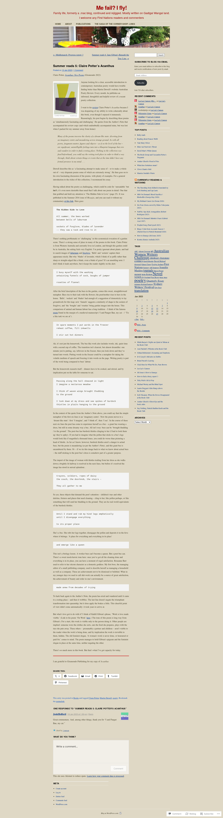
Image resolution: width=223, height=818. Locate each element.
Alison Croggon (144, 251)
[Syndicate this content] (136, 179)
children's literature (159, 258)
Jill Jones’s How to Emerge (147, 372)
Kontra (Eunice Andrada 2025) (148, 239)
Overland (147, 277)
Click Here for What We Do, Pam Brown (152, 364)
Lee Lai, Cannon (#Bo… (147, 101)
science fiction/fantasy (143, 284)
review (95, 107)
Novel (157, 273)
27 (157, 314)
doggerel (137, 264)
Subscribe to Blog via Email (151, 61)
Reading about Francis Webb (147, 139)
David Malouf (160, 261)
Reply (90, 714)
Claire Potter (94, 698)
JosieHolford (59, 714)
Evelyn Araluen (158, 264)
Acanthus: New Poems (74, 75)
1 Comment (78, 70)
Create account (61, 788)
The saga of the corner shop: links (115, 23)
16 (137, 311)
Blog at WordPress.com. (110, 813)
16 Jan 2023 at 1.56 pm (77, 714)
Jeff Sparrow (154, 267)
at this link (68, 201)
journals (148, 270)
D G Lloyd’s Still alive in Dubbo (149, 356)
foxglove (86, 252)
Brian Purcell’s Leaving (145, 360)
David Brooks (148, 261)
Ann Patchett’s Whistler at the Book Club (152, 349)
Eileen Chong (146, 264)
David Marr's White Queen (147, 150)
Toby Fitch (157, 287)
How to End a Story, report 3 (147, 376)
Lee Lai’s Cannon (153, 106)
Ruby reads (141, 135)
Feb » (142, 319)
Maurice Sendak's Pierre (146, 173)
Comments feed (61, 800)
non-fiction (147, 274)
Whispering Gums (145, 113)
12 (152, 308)
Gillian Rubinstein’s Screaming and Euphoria (153, 352)
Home (58, 23)
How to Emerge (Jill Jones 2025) (149, 235)
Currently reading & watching (148, 181)
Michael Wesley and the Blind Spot (149, 384)
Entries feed (60, 796)
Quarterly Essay (155, 281)
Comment (118, 768)
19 (152, 311)
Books (76, 698)
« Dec (136, 319)
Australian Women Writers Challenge (151, 254)
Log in (58, 792)
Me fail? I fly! (111, 7)
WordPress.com (61, 804)
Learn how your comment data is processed (105, 776)
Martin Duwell (106, 698)
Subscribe (140, 83)
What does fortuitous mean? (147, 165)
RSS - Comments (143, 330)
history (146, 267)
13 (157, 308)
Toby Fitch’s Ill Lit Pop (145, 380)
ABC (136, 251)
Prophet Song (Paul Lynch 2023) (149, 225)
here (88, 617)
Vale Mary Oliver (143, 143)
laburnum (74, 252)
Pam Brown (155, 277)
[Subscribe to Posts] (135, 324)
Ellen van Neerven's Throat (147, 147)
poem (55, 312)
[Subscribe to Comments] (135, 330)
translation (141, 290)
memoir (137, 274)
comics (138, 261)
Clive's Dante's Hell (144, 169)
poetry (115, 698)
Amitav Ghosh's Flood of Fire (148, 161)
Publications (83, 23)
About (68, 23)
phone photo (163, 277)
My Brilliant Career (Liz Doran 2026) (150, 201)
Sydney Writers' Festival (148, 285)
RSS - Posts (141, 324)
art (152, 251)
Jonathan (141, 106)
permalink (60, 701)
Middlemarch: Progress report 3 (68, 54)
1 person (66, 730)
